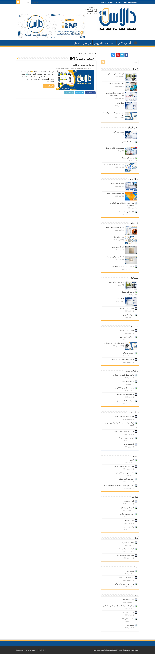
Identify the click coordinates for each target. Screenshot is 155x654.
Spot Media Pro (21, 650)
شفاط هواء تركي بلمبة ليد (115, 257)
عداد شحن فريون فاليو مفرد (124, 473)
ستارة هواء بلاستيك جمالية (115, 193)
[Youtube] (35, 2)
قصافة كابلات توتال (127, 542)
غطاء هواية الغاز (119, 237)
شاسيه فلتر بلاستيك (127, 158)
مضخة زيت (130, 571)
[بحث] (18, 2)
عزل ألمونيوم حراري (127, 514)
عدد (75, 68)
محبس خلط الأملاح (118, 132)
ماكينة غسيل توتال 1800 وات (124, 388)
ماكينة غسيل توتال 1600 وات (124, 394)
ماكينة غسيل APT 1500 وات (125, 401)
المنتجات (110, 43)
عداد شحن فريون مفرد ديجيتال (124, 466)
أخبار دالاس (124, 43)
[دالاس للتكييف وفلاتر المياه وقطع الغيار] (117, 18)
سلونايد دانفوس (128, 315)
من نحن (103, 2)
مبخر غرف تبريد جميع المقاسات (123, 431)
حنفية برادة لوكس (128, 353)
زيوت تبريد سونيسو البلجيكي (124, 584)
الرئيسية (110, 2)
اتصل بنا (118, 2)
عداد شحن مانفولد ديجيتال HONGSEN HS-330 (119, 485)
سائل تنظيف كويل (128, 612)
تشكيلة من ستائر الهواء (126, 212)
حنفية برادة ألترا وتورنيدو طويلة (114, 343)
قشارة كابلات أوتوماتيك (126, 549)
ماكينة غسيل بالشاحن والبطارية (123, 375)
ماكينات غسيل (69, 68)
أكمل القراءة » (48, 86)
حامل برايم (120, 103)
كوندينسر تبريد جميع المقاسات (124, 438)
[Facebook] (40, 2)
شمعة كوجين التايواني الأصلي (114, 148)
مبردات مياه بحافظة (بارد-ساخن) (123, 359)
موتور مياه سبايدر (128, 599)
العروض (98, 43)
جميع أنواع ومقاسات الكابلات (124, 555)
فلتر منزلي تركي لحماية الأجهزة (114, 164)
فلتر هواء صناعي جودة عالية (115, 227)
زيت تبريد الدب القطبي (126, 479)
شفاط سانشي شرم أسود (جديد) (123, 266)
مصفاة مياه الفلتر (128, 142)
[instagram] (33, 2)
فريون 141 (130, 460)
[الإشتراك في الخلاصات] (17, 58)
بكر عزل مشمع (129, 527)
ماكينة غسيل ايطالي (127, 381)
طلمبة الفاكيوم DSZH (127, 619)
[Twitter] (38, 2)
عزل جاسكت (129, 520)
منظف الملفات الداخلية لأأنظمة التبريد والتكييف (118, 606)
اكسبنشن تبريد (129, 444)
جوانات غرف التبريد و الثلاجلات (124, 416)
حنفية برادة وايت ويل (127, 337)
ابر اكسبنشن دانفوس (127, 308)
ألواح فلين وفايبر (128, 501)
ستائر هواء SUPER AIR (117, 183)
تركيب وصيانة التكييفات (116, 83)
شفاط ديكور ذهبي (118, 247)
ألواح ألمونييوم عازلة (127, 507)
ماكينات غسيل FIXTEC (82, 64)
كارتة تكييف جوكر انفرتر (116, 74)
